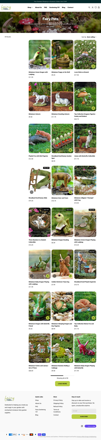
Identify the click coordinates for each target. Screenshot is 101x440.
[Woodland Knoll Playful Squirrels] (85, 264)
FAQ (36, 406)
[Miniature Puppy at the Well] (62, 54)
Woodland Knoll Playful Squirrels (85, 282)
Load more (62, 384)
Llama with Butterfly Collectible (84, 156)
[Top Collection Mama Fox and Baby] (85, 306)
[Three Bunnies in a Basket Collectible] (40, 222)
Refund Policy (57, 406)
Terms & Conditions (56, 411)
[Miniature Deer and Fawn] (62, 180)
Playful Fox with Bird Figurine (38, 156)
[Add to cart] (47, 66)
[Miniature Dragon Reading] (62, 222)
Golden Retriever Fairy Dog (60, 282)
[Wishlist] (96, 7)
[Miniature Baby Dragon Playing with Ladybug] (40, 264)
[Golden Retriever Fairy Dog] (62, 264)
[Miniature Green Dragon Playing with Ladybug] (85, 222)
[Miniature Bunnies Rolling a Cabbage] (62, 348)
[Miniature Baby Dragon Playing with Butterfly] (85, 348)
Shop (37, 400)
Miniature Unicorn (34, 114)
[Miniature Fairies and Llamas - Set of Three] (40, 348)
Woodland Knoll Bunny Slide (38, 198)
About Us (38, 403)
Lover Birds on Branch (81, 72)
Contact (56, 415)
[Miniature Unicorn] (40, 96)
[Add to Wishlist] (31, 66)
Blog (36, 415)
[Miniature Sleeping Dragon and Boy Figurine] (62, 306)
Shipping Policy (58, 403)
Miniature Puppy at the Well (61, 72)
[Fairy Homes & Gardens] (6, 7)
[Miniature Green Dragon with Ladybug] (40, 54)
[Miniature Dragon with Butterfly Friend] (40, 306)
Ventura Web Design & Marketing (86, 436)
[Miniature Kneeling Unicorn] (62, 96)
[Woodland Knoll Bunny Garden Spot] (62, 138)
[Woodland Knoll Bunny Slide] (40, 180)
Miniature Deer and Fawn (60, 198)
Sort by (84, 37)
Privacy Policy (58, 400)
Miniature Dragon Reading (60, 240)
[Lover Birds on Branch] (85, 54)
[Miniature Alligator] (85, 180)
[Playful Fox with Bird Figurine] (40, 138)
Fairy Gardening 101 (40, 411)
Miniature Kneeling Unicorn (60, 114)
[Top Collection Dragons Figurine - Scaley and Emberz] (85, 96)
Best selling (91, 37)
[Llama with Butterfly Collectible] (85, 138)
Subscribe (84, 416)
